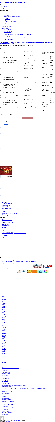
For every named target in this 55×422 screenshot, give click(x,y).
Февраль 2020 (4, 339)
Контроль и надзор (4, 235)
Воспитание (3, 234)
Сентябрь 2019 (4, 342)
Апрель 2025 (3, 304)
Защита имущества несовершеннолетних (9, 39)
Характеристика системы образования (7, 220)
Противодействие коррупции (6, 398)
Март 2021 (3, 332)
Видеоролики (4, 364)
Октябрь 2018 (4, 349)
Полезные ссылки (4, 394)
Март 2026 (3, 298)
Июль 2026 (3, 295)
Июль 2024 (3, 310)
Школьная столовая (4, 226)
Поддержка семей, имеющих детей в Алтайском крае (9, 213)
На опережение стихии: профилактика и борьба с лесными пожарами (11, 260)
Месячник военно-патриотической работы (8, 210)
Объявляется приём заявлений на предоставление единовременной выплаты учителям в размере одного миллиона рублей (19, 261)
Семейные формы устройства (8, 36)
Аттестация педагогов (5, 227)
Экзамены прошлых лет (5, 415)
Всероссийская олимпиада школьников (7, 232)
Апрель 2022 (3, 324)
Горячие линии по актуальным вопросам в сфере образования (10, 368)
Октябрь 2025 (4, 301)
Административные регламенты (6, 218)
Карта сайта (3, 377)
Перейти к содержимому (3, 6)
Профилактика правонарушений (6, 399)
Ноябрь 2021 (3, 328)
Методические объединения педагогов (9, 31)
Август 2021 (3, 329)
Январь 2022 (3, 326)
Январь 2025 (3, 306)
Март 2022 (3, 325)
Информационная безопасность (6, 208)
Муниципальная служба (5, 383)
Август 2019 (3, 343)
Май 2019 (3, 345)
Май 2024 (3, 311)
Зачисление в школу (4, 207)
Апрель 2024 (3, 312)
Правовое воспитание (5, 214)
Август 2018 (3, 350)
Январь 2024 (3, 314)
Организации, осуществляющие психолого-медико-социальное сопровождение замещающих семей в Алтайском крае (18, 390)
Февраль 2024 (4, 313)
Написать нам (4, 25)
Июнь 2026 (3, 296)
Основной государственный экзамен (7, 391)
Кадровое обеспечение (7, 19)
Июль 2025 (3, 302)
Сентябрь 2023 (4, 316)
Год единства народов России (6, 205)
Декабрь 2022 (4, 321)
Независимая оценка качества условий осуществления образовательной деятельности (14, 233)
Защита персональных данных (6, 229)
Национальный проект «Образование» (7, 222)
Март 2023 (3, 320)
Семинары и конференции (7, 32)
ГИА (2, 367)
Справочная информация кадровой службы (11, 21)
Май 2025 (3, 303)
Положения (5, 24)
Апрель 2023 (3, 319)
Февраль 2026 (4, 299)
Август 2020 (3, 336)
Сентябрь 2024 (4, 308)
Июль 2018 (3, 351)
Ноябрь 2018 (3, 348)
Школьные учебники (5, 414)
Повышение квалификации (7, 228)
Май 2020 (3, 337)
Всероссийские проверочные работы (7, 231)
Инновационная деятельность (6, 373)
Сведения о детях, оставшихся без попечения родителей (9, 401)
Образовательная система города (6, 386)
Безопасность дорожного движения (7, 203)
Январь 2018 (3, 352)
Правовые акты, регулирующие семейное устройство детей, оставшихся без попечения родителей (17, 34)
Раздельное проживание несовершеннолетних (10, 38)
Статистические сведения (5, 224)
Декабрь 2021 (4, 327)
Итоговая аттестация (5, 375)
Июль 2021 (3, 330)
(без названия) (4, 259)
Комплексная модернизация (6, 225)
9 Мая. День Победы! (5, 202)
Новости (3, 212)
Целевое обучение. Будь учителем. (6, 26)
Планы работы (6, 17)
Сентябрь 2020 (4, 335)
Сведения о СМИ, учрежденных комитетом (8, 404)
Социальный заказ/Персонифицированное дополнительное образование (12, 215)
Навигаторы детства (5, 211)
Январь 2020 (3, 340)
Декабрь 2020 (4, 333)
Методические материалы (7, 29)
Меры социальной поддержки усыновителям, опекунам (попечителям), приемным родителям (16, 35)
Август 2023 (3, 317)
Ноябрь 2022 (3, 322)
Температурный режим (5, 219)
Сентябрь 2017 (4, 354)
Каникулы (3, 209)
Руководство (5, 13)
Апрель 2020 (3, 338)
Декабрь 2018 (4, 347)
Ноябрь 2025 (3, 300)
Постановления (6, 23)
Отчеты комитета (6, 18)
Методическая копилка (7, 30)
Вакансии (6, 20)
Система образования (5, 406)
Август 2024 (3, 309)
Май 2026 (3, 297)
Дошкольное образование (5, 369)
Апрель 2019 (3, 346)
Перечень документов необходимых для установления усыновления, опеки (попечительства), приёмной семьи (19, 37)
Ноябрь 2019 (3, 341)
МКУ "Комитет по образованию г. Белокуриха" (14, 2)
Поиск (1, 114)
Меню (3, 8)
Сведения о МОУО (4, 12)
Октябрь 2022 (4, 323)
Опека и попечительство (5, 33)
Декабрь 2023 (4, 315)
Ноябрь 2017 (3, 353)
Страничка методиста (5, 28)
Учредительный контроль (7, 380)
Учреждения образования (5, 411)
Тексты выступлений (6, 15)
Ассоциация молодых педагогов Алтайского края (9, 361)
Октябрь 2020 (4, 334)
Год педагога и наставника (5, 206)
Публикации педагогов (5, 221)
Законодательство (6, 22)
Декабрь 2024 (4, 307)
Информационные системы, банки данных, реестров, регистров (12, 16)
